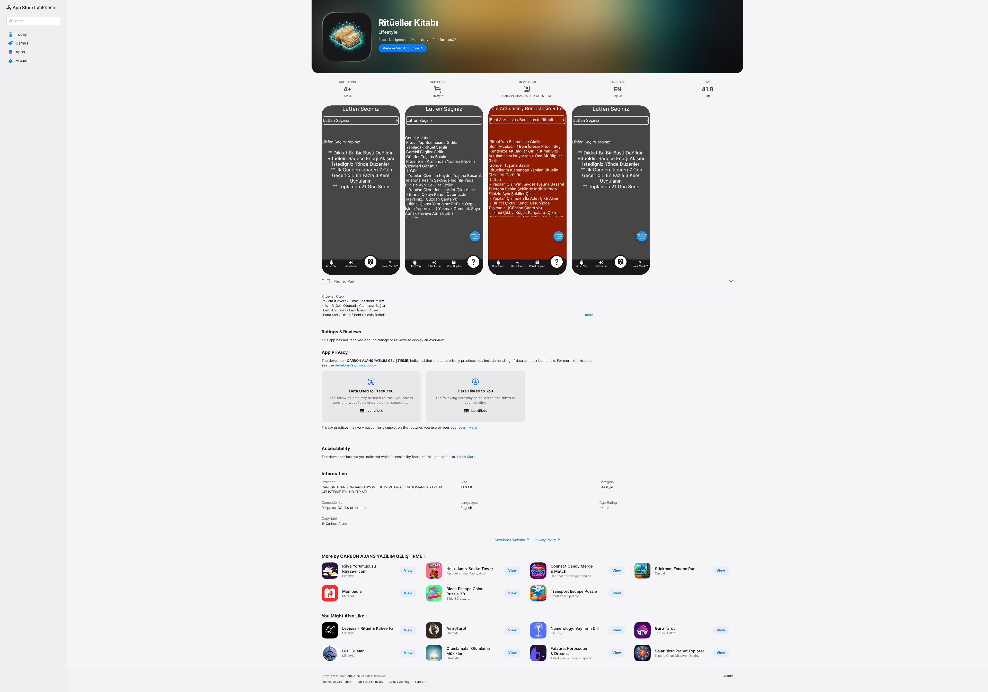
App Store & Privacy (370, 681)
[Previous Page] (316, 641)
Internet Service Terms (336, 681)
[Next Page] (738, 641)
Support (420, 681)
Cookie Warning (399, 681)
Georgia (728, 676)
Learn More (467, 427)
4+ (601, 508)
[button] (33, 34)
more (589, 315)
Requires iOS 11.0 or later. (342, 508)
